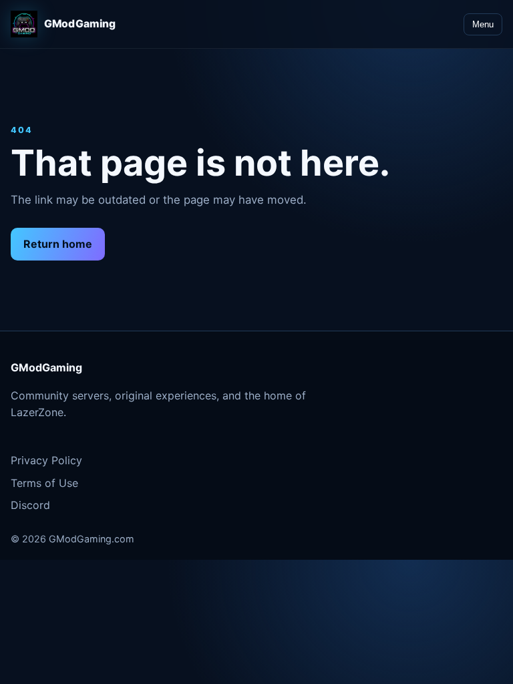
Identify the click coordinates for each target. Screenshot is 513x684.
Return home (57, 243)
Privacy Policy (46, 460)
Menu (483, 24)
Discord (30, 505)
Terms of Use (44, 483)
